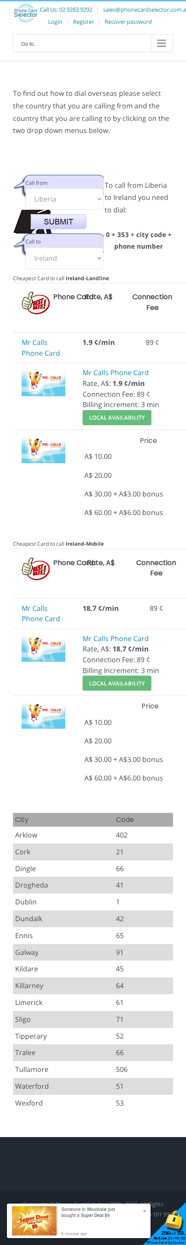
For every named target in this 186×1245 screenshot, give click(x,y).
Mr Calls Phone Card (116, 372)
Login (55, 21)
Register (83, 21)
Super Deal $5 (95, 1215)
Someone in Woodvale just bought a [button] (88, 1212)
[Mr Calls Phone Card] (43, 372)
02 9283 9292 (75, 9)
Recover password (128, 21)
